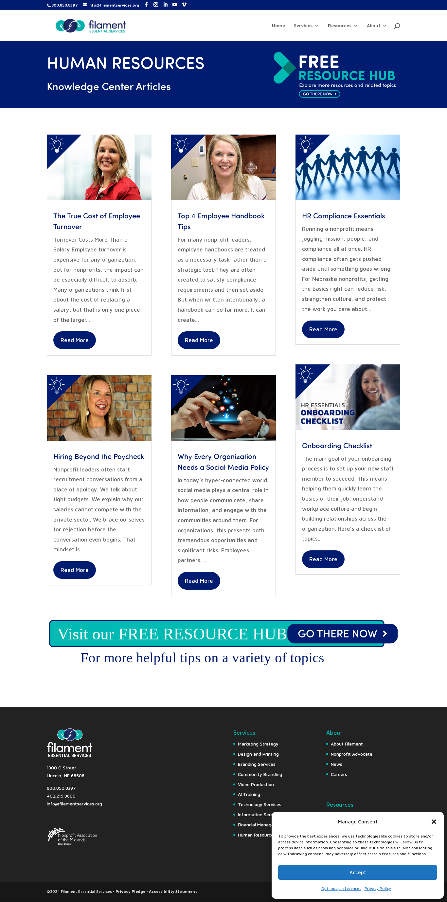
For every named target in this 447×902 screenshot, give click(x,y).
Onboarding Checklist (337, 445)
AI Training (249, 794)
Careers (339, 774)
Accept (357, 872)
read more (75, 340)
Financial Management (261, 824)
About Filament (347, 743)
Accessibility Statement (173, 891)
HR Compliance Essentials (343, 215)
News (336, 764)
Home (278, 25)
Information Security (259, 814)
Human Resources (257, 835)
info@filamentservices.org (74, 803)
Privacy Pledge (130, 891)
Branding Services (257, 764)
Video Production (256, 784)
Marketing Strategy (258, 743)
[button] (434, 822)
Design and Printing (258, 754)
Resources (339, 25)
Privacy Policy (378, 888)
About (374, 25)
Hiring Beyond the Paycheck (98, 456)
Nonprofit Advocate (351, 754)
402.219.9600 (61, 796)
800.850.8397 (64, 5)
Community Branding (260, 774)
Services (303, 25)
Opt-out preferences (341, 888)
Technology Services (259, 804)
